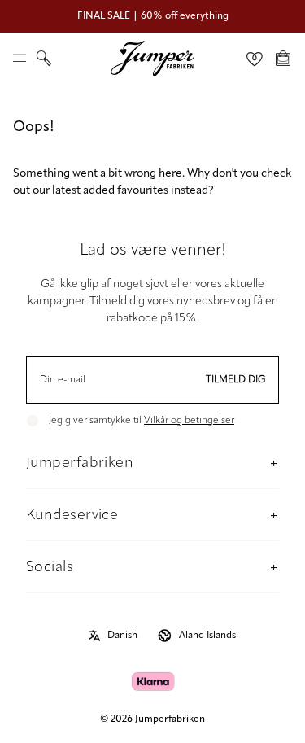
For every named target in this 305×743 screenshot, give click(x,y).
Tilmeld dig (236, 380)
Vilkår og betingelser (189, 421)
